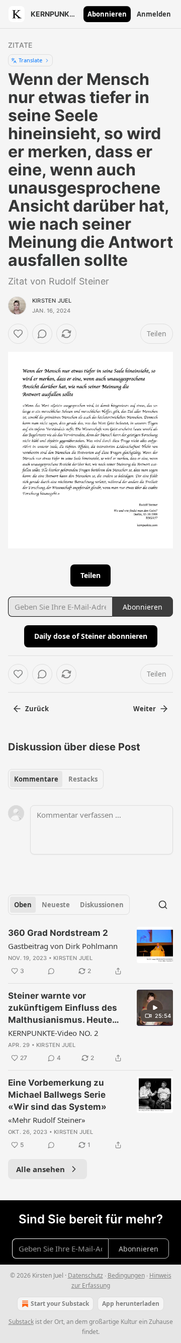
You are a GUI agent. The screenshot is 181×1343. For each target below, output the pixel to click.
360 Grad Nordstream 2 (58, 933)
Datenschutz (85, 1275)
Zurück (37, 708)
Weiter (144, 708)
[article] (90, 952)
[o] (155, 1008)
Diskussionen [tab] (102, 904)
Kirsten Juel (51, 300)
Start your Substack (60, 1303)
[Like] (18, 334)
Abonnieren (107, 14)
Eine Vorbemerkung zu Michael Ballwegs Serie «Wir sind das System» (57, 1095)
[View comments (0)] (42, 334)
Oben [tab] (23, 904)
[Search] (163, 905)
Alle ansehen (40, 1169)
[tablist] (56, 779)
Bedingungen (126, 1275)
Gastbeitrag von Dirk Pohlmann (63, 946)
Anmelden (154, 14)
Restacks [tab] (83, 779)
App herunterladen (130, 1303)
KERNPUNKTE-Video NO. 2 (53, 1033)
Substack (21, 1321)
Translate (30, 60)
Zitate (20, 45)
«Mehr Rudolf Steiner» (46, 1120)
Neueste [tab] (56, 904)
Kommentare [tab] (36, 779)
